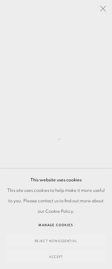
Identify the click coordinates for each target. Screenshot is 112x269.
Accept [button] (56, 257)
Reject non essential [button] (56, 241)
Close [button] (101, 10)
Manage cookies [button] (56, 225)
